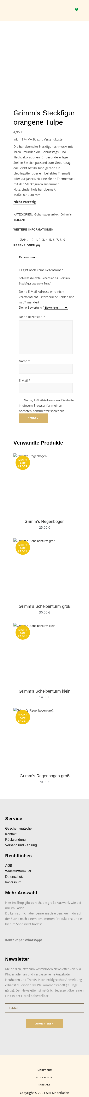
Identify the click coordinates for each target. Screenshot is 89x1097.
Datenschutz (14, 876)
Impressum (13, 882)
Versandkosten (54, 139)
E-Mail (24, 380)
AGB (8, 865)
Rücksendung (15, 839)
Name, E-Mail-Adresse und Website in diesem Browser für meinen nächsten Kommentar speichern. (46, 405)
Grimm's (66, 214)
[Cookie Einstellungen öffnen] (7, 1091)
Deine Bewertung (31, 307)
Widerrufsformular (18, 871)
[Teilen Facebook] (27, 219)
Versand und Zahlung (21, 845)
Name (24, 361)
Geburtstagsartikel (46, 214)
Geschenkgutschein (19, 828)
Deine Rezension (32, 317)
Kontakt (10, 834)
